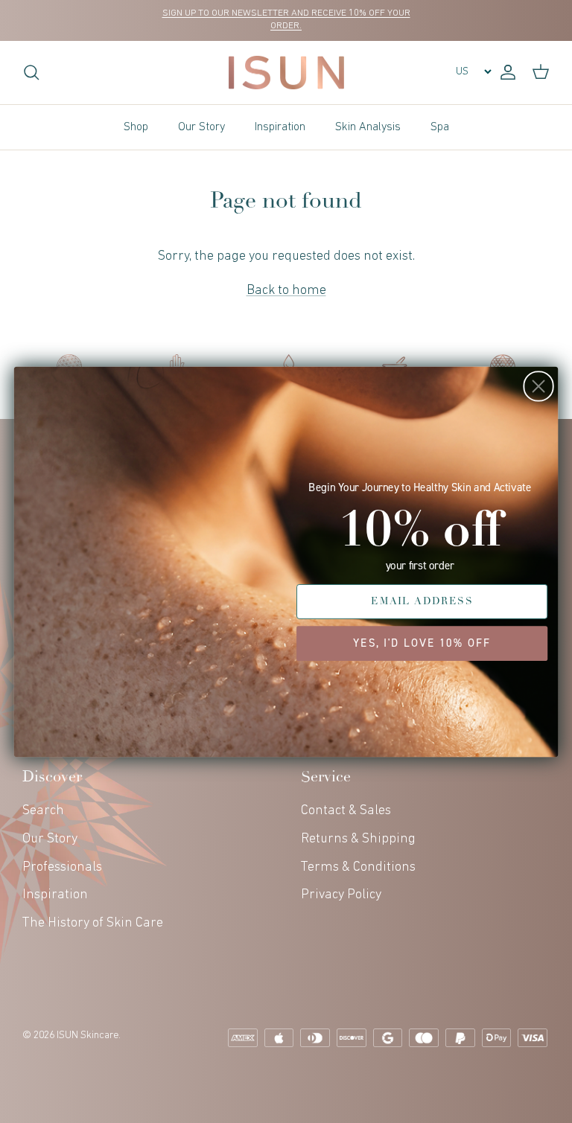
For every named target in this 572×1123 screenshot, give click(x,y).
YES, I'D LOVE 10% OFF (422, 643)
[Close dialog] (538, 386)
